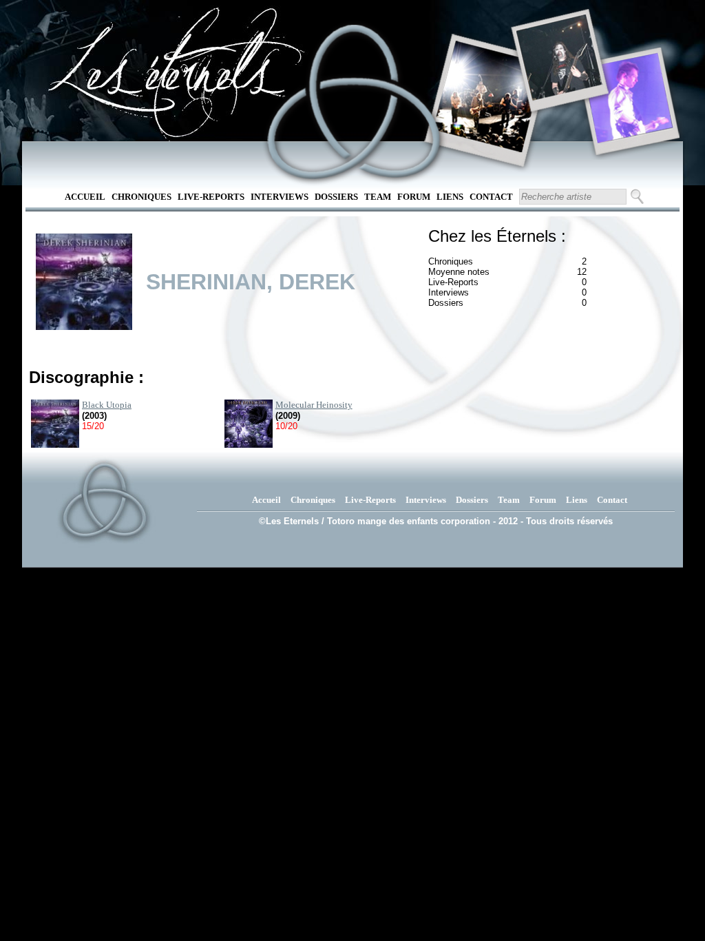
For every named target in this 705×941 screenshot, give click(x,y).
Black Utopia (106, 405)
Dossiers (336, 197)
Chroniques (141, 197)
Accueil (85, 197)
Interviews (279, 197)
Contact (491, 197)
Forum (413, 197)
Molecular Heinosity (313, 405)
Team (377, 197)
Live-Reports (211, 197)
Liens (449, 197)
